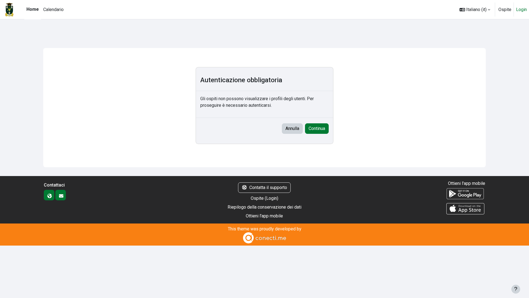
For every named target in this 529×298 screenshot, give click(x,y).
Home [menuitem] (32, 9)
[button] (475, 9)
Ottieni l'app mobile (264, 216)
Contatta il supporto (268, 187)
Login (521, 9)
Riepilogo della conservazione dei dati (264, 207)
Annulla (292, 128)
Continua (317, 128)
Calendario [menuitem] (53, 9)
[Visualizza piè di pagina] (515, 289)
